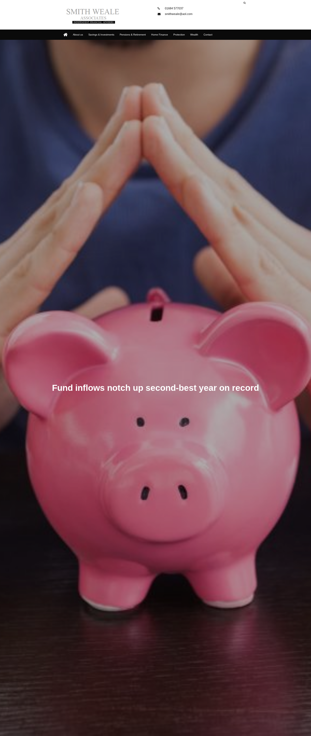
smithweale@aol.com (178, 13)
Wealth (194, 34)
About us (78, 34)
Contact (208, 34)
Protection (179, 34)
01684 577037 (173, 8)
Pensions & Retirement (133, 34)
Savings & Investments (101, 34)
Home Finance (159, 34)
